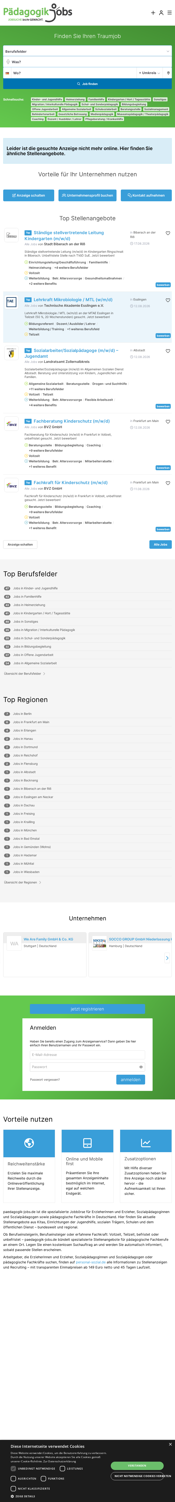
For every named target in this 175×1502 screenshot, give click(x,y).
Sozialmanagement (156, 109)
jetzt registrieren (87, 1009)
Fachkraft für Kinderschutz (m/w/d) (71, 482)
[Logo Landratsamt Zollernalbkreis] (11, 353)
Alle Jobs (31, 244)
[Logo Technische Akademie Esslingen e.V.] (11, 302)
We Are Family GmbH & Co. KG (48, 939)
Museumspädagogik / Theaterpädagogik (142, 114)
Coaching (38, 119)
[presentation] (153, 12)
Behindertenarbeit (43, 114)
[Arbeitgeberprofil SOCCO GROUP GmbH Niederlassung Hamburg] (99, 943)
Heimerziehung (75, 99)
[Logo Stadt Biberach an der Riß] (11, 235)
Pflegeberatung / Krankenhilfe (104, 119)
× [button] (170, 1444)
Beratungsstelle (130, 109)
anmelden (131, 1079)
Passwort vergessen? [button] (45, 1079)
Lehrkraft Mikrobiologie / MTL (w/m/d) (73, 299)
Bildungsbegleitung (134, 104)
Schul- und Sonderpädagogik (100, 104)
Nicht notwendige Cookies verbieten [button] (139, 1476)
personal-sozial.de (91, 1262)
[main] (87, 653)
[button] (167, 72)
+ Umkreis (147, 73)
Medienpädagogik (102, 114)
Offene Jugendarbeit (45, 109)
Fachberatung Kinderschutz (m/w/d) (72, 421)
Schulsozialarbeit (106, 109)
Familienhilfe (96, 99)
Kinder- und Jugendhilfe (47, 99)
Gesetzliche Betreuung (72, 114)
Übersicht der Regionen (20, 882)
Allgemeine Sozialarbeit (76, 109)
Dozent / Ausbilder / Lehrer (65, 119)
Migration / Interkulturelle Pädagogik (55, 104)
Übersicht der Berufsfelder (22, 673)
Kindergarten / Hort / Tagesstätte (129, 99)
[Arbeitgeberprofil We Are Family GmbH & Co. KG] (14, 948)
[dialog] (87, 1471)
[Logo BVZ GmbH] (11, 424)
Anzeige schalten (20, 544)
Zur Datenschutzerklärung (59, 1461)
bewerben (163, 284)
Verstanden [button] (137, 1465)
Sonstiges (160, 99)
